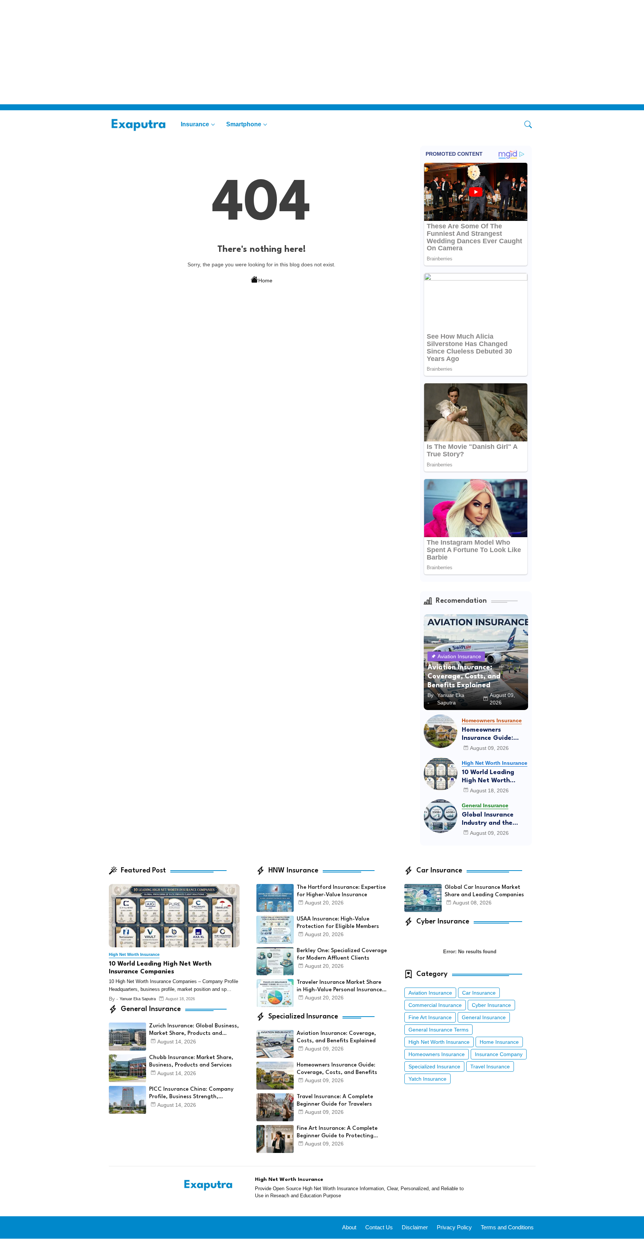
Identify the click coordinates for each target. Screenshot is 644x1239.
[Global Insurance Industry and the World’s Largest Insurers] (440, 816)
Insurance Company (499, 1054)
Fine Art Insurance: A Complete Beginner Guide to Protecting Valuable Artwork (337, 1133)
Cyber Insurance (491, 1005)
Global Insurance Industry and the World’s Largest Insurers (488, 819)
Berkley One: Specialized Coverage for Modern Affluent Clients (342, 954)
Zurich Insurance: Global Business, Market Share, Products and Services (194, 1030)
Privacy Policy (454, 1227)
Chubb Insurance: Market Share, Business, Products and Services (191, 1061)
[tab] (198, 124)
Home (265, 280)
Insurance (195, 124)
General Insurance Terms (438, 1030)
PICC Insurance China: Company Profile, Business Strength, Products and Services (191, 1094)
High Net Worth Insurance (439, 1042)
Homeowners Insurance (436, 1054)
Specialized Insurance (434, 1067)
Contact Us (379, 1227)
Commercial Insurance (435, 1005)
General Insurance (484, 1017)
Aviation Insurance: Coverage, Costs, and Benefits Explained (336, 1037)
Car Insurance (479, 993)
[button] (528, 124)
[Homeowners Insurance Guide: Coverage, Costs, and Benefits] (440, 731)
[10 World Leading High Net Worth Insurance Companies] (440, 773)
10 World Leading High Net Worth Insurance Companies (494, 777)
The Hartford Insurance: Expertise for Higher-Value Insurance (341, 891)
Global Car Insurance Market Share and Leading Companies (484, 891)
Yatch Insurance (427, 1079)
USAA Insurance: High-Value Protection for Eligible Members (338, 922)
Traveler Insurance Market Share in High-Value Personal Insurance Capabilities (339, 987)
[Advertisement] (223, 52)
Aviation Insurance (430, 993)
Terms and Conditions (507, 1227)
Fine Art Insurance (430, 1017)
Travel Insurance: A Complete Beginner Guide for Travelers (335, 1100)
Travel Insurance (490, 1067)
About (349, 1227)
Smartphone (243, 124)
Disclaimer (415, 1227)
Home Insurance (499, 1042)
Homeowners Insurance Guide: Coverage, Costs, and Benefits (495, 734)
